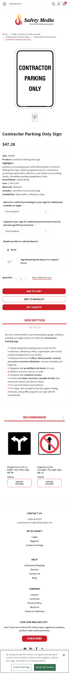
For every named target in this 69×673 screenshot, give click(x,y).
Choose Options (19, 482)
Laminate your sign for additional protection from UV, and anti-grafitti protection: (32, 223)
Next (63, 418)
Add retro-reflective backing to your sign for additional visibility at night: (32, 204)
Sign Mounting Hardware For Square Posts (40, 261)
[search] (53, 4)
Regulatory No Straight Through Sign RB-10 (49, 470)
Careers (34, 594)
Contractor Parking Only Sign (18, 40)
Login (34, 537)
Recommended (34, 417)
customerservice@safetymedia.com (34, 522)
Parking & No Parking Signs (18, 37)
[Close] (63, 655)
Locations (34, 599)
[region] (34, 661)
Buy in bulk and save (42, 277)
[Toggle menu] (4, 6)
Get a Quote (34, 307)
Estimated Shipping (34, 565)
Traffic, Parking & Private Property (25, 34)
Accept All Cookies (45, 667)
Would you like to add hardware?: (21, 241)
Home (5, 34)
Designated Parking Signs (45, 37)
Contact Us (34, 573)
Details (35, 327)
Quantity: (7, 277)
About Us (34, 607)
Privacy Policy (35, 603)
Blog (34, 578)
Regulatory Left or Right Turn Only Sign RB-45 (18, 470)
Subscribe (34, 639)
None (13, 249)
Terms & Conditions (34, 611)
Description (34, 320)
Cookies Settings (21, 667)
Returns (35, 569)
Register (34, 541)
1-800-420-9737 (15, 4)
